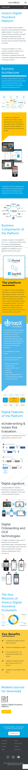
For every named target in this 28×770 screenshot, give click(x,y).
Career (16, 746)
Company (4, 740)
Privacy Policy (18, 743)
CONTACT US (14, 733)
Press (16, 740)
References (18, 749)
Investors (4, 743)
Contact (4, 746)
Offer (3, 749)
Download (6, 711)
